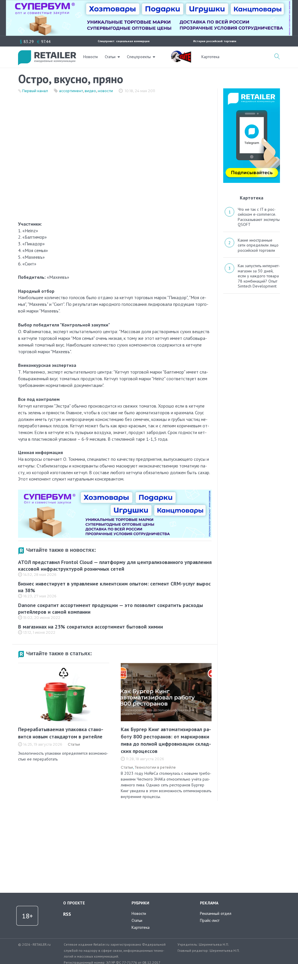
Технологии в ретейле (155, 767)
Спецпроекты (139, 56)
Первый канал (35, 91)
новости (105, 91)
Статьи (110, 56)
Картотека (210, 56)
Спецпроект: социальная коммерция (124, 41)
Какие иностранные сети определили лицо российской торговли (258, 245)
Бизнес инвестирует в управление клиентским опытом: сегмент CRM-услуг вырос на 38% (114, 587)
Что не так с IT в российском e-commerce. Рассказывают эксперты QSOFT (259, 217)
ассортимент (71, 91)
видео (90, 91)
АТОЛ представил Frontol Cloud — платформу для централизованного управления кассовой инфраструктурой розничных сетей (115, 565)
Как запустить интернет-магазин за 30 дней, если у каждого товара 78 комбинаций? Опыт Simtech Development (259, 276)
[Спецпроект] (181, 53)
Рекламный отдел (215, 913)
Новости (90, 56)
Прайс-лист (209, 920)
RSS (67, 914)
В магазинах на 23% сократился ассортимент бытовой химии (90, 626)
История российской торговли (214, 41)
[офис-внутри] (115, 492)
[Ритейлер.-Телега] (251, 90)
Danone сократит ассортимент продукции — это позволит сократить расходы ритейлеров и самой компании (110, 608)
